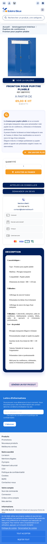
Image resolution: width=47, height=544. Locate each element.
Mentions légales (9, 458)
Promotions (7, 440)
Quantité (10, 162)
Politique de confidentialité (13, 472)
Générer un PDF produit (23, 385)
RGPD (4, 479)
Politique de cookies (9, 528)
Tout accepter (23, 533)
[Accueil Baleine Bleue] (20, 9)
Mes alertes (7, 501)
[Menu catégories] (42, 10)
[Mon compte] (9, 3)
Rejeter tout (23, 539)
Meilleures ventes (9, 446)
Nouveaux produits (10, 443)
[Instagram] (38, 3)
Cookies (5, 475)
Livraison (5, 455)
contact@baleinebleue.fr (23, 209)
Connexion (6, 494)
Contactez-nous (9, 482)
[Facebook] (43, 3)
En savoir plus (36, 152)
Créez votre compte (10, 498)
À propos (5, 462)
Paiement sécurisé (9, 465)
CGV (3, 469)
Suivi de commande (10, 491)
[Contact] (4, 3)
